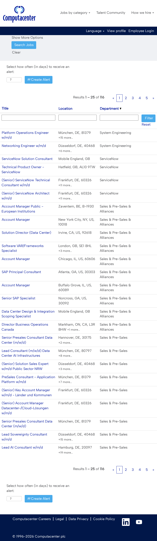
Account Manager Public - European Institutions (22, 208)
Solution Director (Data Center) (26, 233)
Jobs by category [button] (74, 13)
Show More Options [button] (27, 37)
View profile (116, 31)
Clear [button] (16, 52)
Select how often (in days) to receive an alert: (38, 69)
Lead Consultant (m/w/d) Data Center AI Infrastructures (26, 353)
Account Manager (16, 219)
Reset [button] (146, 124)
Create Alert (40, 79)
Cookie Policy (104, 519)
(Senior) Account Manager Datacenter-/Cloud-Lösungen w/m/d (25, 408)
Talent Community (110, 13)
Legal (60, 519)
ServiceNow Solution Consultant (27, 159)
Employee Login (141, 31)
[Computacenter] (19, 14)
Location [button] (65, 108)
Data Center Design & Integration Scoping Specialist (28, 314)
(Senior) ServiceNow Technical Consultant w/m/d (26, 182)
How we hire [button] (141, 13)
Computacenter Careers (32, 519)
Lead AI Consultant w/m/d (22, 447)
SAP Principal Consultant (21, 272)
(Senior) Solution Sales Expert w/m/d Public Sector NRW (25, 366)
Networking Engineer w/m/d (24, 146)
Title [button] (5, 108)
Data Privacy (78, 519)
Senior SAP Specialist (18, 298)
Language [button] (94, 31)
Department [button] (110, 108)
